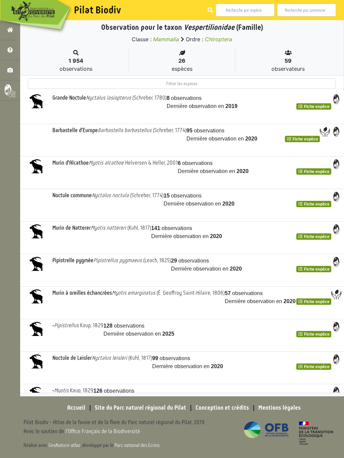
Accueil (76, 407)
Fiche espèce (316, 106)
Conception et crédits (222, 407)
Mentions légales (279, 407)
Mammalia (166, 39)
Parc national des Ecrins (137, 445)
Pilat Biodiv (97, 10)
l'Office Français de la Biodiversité (103, 431)
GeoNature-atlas (64, 445)
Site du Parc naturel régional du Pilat (140, 407)
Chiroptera (218, 39)
